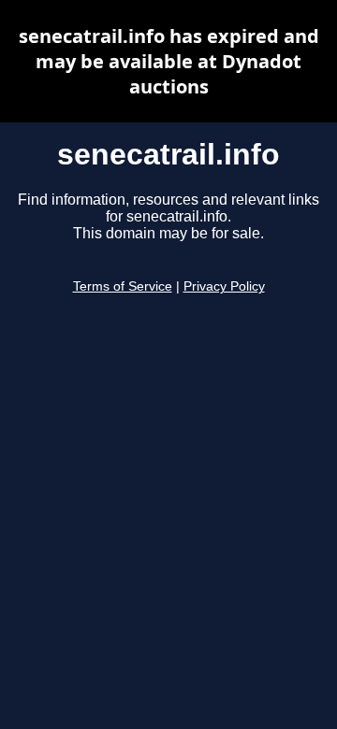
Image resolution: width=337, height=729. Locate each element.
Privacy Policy (224, 286)
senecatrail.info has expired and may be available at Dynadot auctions (169, 61)
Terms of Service (122, 286)
